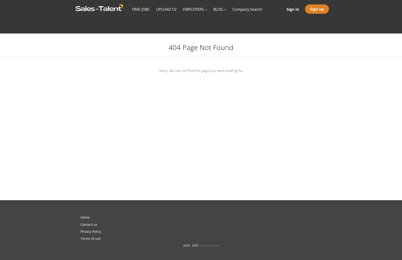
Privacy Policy (90, 231)
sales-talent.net (209, 245)
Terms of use (90, 238)
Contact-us (88, 224)
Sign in (293, 9)
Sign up (317, 9)
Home (85, 217)
